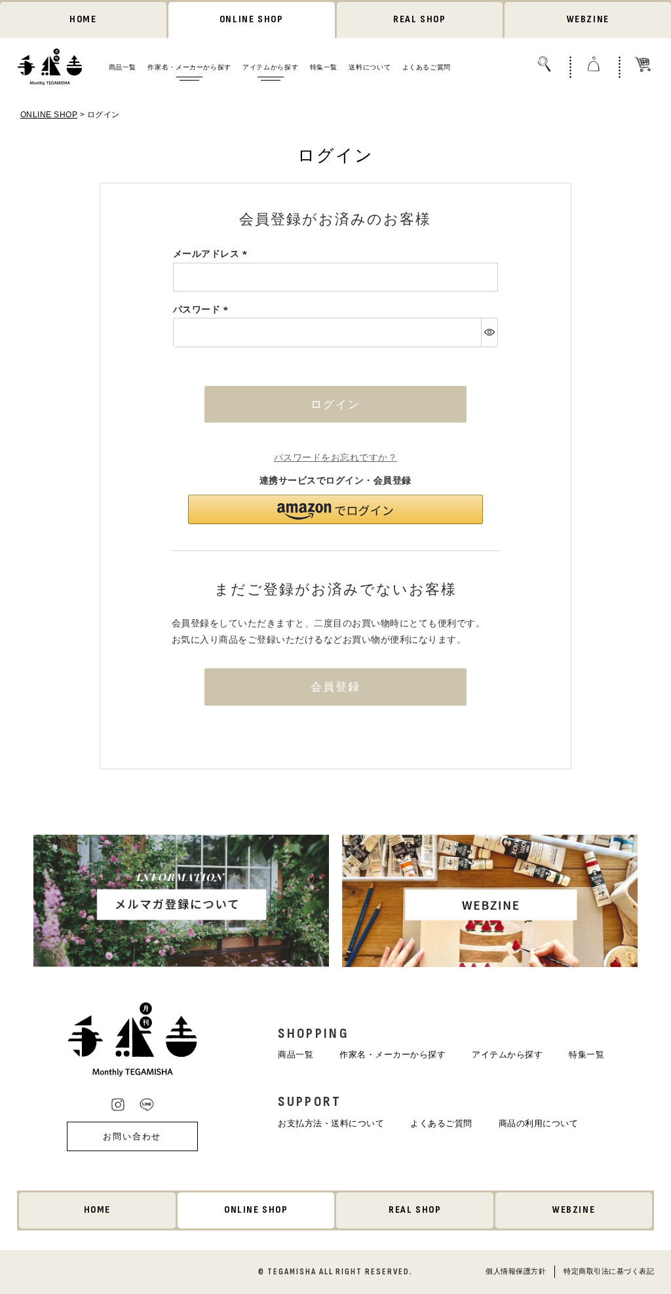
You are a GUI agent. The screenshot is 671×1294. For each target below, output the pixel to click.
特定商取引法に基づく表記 (609, 1271)
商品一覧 (122, 67)
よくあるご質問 (426, 67)
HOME (82, 19)
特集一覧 (323, 67)
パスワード (203, 309)
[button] (335, 509)
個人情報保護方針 (516, 1271)
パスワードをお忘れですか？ (336, 457)
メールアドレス (212, 253)
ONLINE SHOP (252, 19)
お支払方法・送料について (331, 1123)
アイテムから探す (270, 67)
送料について (370, 67)
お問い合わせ (132, 1136)
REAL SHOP (419, 19)
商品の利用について (539, 1123)
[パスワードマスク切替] (489, 332)
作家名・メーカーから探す (189, 67)
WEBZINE (588, 19)
